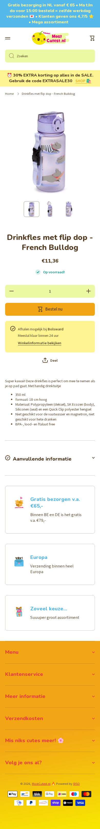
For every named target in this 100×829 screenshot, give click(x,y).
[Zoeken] (9, 56)
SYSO (76, 783)
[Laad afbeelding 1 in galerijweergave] (31, 209)
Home (9, 94)
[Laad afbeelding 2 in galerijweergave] (50, 209)
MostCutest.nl (41, 783)
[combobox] (50, 56)
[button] (92, 38)
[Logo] (50, 38)
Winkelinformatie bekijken (39, 342)
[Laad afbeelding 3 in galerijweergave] (68, 209)
